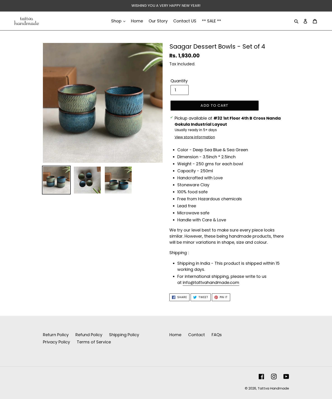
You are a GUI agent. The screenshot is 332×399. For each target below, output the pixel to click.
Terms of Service (94, 342)
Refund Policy (88, 335)
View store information (195, 137)
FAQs (217, 335)
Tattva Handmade (273, 388)
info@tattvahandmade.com (211, 282)
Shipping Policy (124, 335)
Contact (196, 335)
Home (175, 335)
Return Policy (56, 335)
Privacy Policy (56, 342)
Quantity (179, 81)
